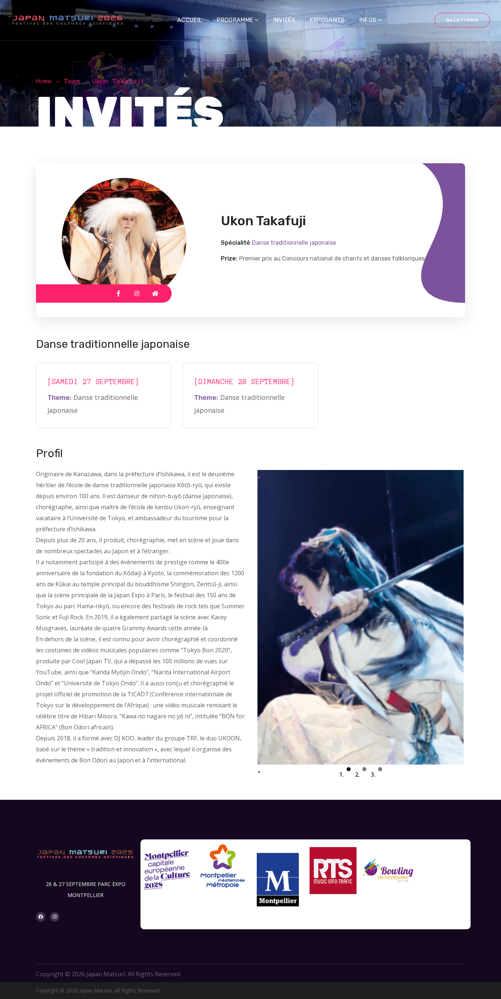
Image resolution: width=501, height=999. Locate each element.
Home (44, 81)
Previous (246, 764)
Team (72, 81)
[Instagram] (54, 917)
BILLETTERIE (462, 20)
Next (474, 764)
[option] (167, 873)
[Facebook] (40, 917)
